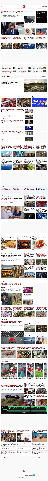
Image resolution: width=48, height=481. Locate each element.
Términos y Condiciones (22, 477)
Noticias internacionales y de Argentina (41, 13)
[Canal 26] (24, 471)
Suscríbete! (44, 76)
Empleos (18, 477)
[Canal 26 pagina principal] (24, 7)
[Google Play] (31, 475)
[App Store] (26, 475)
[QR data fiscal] (34, 475)
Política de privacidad (28, 477)
